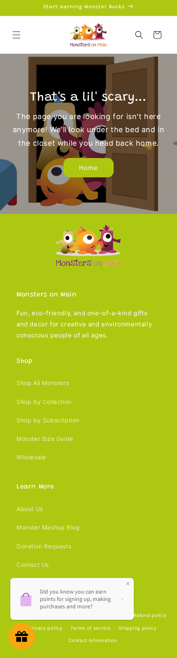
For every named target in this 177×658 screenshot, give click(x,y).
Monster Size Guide (44, 438)
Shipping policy (138, 628)
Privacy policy (45, 628)
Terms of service (90, 628)
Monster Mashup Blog (47, 527)
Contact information (92, 640)
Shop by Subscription (47, 420)
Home (88, 168)
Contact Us (32, 564)
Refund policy (149, 615)
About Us (29, 508)
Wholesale (31, 457)
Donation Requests (43, 546)
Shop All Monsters (42, 382)
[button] (16, 35)
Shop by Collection (44, 401)
